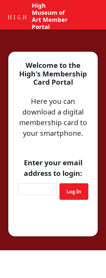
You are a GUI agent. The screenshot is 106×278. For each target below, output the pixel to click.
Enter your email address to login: (53, 168)
